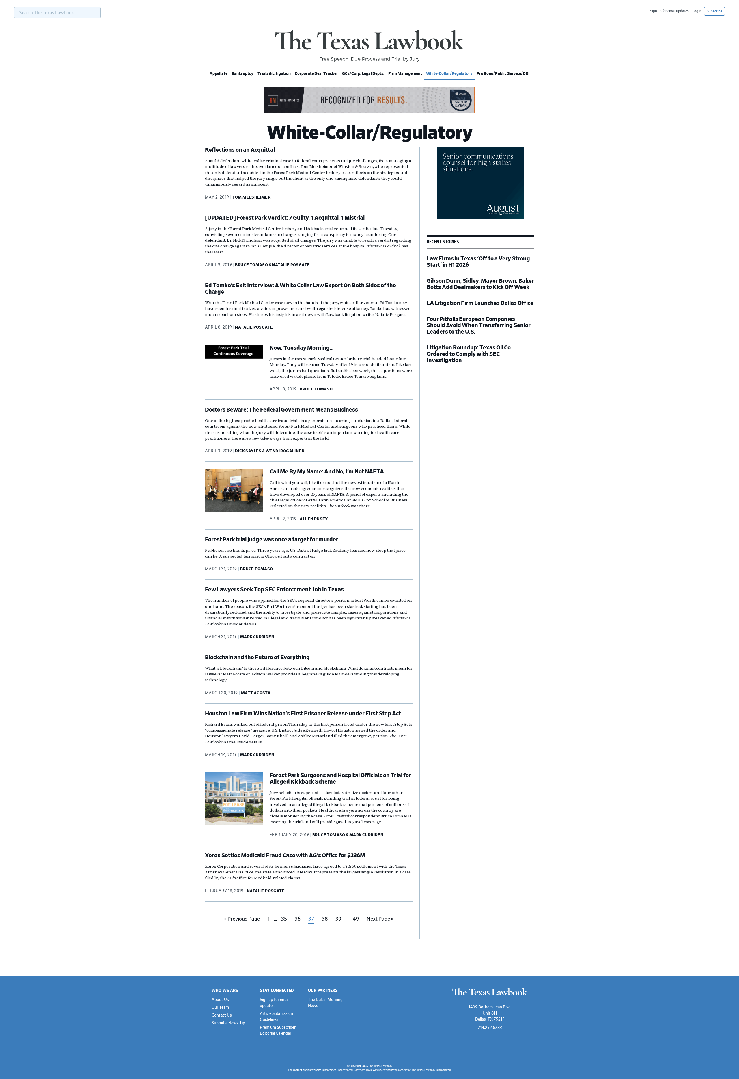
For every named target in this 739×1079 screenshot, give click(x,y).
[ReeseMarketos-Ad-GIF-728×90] (369, 112)
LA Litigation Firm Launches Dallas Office (480, 303)
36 (299, 921)
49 (357, 921)
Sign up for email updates (669, 11)
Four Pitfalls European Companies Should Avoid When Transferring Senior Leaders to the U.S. (479, 325)
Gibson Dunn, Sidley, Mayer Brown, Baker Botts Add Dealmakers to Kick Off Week (480, 284)
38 (326, 921)
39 (340, 921)
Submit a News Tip (228, 1023)
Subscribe (714, 11)
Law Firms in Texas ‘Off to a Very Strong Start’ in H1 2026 (478, 262)
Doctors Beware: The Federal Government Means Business (281, 410)
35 (285, 921)
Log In (697, 11)
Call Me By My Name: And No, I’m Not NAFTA (327, 472)
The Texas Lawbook (369, 46)
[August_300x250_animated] (480, 218)
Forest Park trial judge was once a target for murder (271, 540)
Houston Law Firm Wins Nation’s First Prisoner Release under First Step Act (303, 714)
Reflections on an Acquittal (240, 150)
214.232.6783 (490, 1028)
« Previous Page (242, 921)
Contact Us (222, 1015)
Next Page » (379, 921)
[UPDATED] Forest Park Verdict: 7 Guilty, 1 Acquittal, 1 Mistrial (285, 218)
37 (313, 921)
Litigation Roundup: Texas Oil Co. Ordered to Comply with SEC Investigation (469, 354)
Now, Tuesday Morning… (301, 348)
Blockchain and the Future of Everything (257, 657)
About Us (220, 1000)
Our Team (220, 1008)
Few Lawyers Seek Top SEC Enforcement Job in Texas (274, 590)
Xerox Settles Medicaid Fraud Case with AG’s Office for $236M (285, 855)
